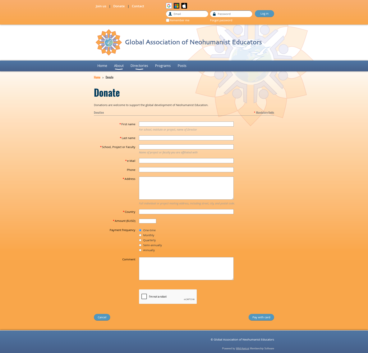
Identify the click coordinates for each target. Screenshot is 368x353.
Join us (101, 6)
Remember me (179, 20)
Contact (138, 6)
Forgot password (221, 20)
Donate (119, 6)
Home (97, 77)
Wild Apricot (242, 348)
